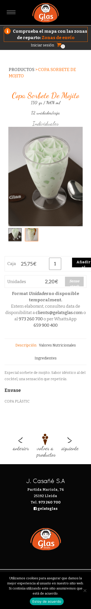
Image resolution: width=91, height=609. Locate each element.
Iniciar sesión (42, 45)
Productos (21, 69)
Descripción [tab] (25, 345)
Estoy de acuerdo (46, 601)
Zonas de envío (58, 37)
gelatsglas (47, 509)
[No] (84, 590)
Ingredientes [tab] (46, 358)
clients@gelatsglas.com (59, 312)
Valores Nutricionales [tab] (57, 345)
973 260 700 (31, 319)
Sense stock (74, 282)
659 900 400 (46, 325)
